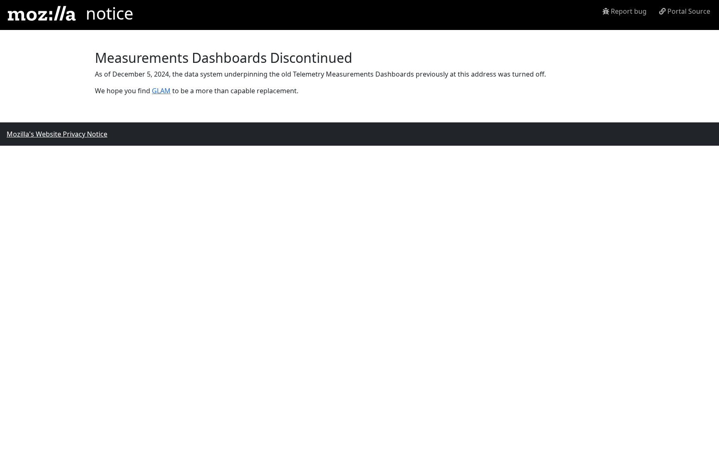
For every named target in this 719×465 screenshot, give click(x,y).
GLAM (161, 90)
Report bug (628, 11)
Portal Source (688, 11)
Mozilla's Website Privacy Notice (57, 134)
